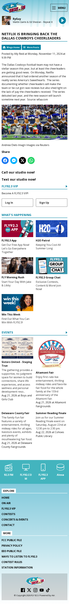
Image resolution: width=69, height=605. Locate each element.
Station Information (17, 567)
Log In (9, 202)
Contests (8, 514)
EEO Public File (12, 551)
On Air (6, 503)
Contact (8, 525)
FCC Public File (12, 540)
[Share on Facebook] (5, 160)
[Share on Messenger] (13, 160)
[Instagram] (35, 591)
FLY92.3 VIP (10, 186)
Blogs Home (13, 47)
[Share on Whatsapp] (31, 160)
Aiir (53, 595)
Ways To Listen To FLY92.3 (19, 556)
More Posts (33, 47)
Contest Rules (12, 562)
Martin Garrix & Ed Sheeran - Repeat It (33, 22)
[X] (29, 591)
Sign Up (44, 202)
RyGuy (17, 19)
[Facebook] (23, 591)
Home (5, 497)
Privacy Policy (12, 545)
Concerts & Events (15, 519)
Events (7, 332)
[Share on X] (22, 160)
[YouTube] (42, 591)
